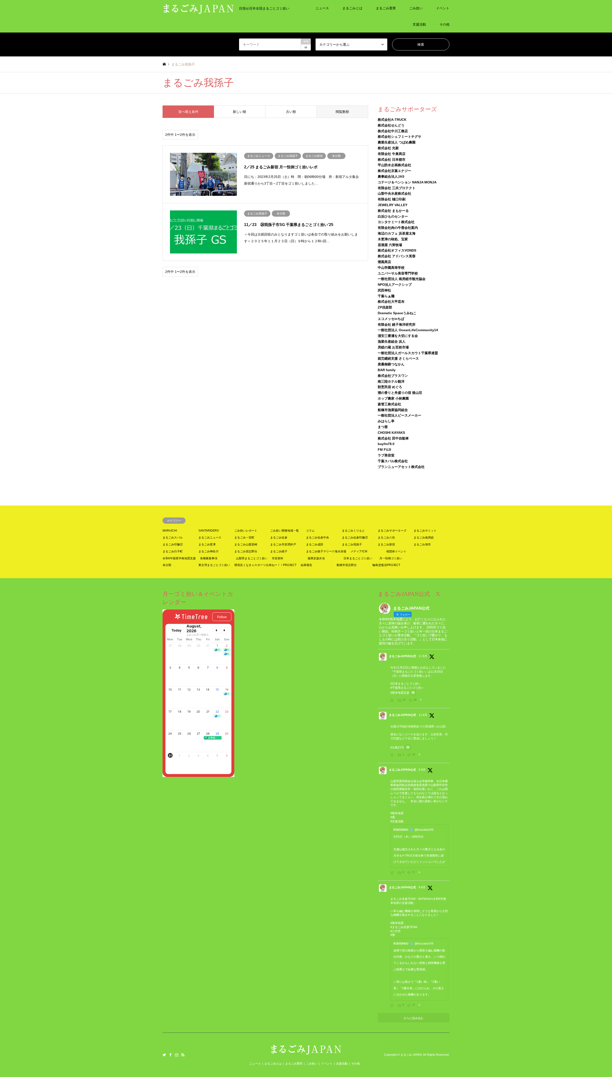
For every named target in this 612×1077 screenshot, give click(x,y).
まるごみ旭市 (422, 544)
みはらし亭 (386, 421)
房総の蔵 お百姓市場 (393, 347)
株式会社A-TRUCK (392, 119)
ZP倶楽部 (385, 307)
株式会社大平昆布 (391, 301)
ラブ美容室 (386, 455)
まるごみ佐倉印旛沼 (355, 537)
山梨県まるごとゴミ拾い (252, 558)
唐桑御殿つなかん (391, 364)
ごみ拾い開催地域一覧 (284, 530)
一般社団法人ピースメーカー (399, 415)
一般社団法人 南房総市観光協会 (402, 279)
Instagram (176, 1054)
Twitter (164, 1054)
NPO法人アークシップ (395, 284)
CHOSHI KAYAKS (391, 432)
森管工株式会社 (389, 404)
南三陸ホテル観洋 (391, 381)
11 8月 (423, 656)
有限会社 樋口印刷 (391, 199)
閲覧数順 (342, 112)
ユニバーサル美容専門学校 (398, 273)
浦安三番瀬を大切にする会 (398, 336)
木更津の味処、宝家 (393, 239)
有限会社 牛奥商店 (391, 154)
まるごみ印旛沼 (173, 544)
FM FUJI (384, 449)
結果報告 (306, 565)
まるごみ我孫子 (352, 544)
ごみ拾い (416, 8)
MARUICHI (170, 530)
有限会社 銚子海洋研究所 (396, 324)
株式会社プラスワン (393, 376)
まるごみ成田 (314, 544)
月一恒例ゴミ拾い (390, 558)
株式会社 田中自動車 (393, 438)
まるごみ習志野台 (245, 551)
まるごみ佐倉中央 (317, 537)
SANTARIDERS (208, 530)
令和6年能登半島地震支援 (179, 558)
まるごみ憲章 (386, 8)
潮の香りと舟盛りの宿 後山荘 (400, 393)
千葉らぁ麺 (386, 296)
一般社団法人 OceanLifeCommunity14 (408, 330)
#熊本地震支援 (399, 692)
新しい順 (239, 112)
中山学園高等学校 (391, 267)
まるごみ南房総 (424, 537)
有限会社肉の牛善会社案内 (398, 228)
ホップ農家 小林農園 (393, 398)
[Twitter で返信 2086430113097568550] (393, 873)
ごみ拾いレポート (245, 530)
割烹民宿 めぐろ (390, 387)
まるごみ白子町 (173, 551)
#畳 (392, 817)
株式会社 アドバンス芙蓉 (396, 256)
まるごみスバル (173, 537)
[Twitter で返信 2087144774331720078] (393, 700)
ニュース (322, 8)
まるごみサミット (425, 530)
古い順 (291, 112)
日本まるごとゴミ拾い (358, 558)
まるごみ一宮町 (244, 537)
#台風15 (395, 747)
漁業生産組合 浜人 (391, 341)
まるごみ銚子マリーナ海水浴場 (326, 551)
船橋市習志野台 (347, 565)
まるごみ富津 (207, 544)
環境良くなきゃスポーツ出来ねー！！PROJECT (265, 565)
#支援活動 (397, 821)
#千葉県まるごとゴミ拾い (407, 687)
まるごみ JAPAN (411, 1054)
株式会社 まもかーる (393, 211)
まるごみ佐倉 (278, 537)
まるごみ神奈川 (208, 551)
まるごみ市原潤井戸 (283, 544)
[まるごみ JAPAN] (306, 1052)
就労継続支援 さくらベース (398, 358)
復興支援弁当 (316, 558)
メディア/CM (358, 551)
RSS (183, 1054)
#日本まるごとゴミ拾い (405, 683)
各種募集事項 (208, 558)
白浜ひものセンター (393, 216)
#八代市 (395, 931)
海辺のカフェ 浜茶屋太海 (396, 233)
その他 (444, 24)
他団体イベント (396, 551)
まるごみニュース (209, 537)
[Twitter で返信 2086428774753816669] (393, 1006)
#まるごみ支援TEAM (403, 927)
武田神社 (384, 290)
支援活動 (419, 24)
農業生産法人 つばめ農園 (396, 142)
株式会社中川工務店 (393, 131)
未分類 (167, 565)
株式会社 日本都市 (391, 159)
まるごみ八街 (386, 537)
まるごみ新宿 (386, 544)
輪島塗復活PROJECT (386, 565)
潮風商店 (384, 262)
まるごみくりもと (353, 530)
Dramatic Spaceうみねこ (397, 313)
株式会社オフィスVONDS (397, 250)
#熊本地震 (397, 813)
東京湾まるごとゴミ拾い (214, 565)
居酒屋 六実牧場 (390, 245)
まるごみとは (352, 8)
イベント (442, 8)
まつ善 (383, 427)
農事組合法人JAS (391, 176)
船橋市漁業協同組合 (393, 410)
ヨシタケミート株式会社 (396, 222)
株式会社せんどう (391, 125)
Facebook (170, 1054)
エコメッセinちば (391, 319)
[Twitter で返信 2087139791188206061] (393, 755)
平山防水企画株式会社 (394, 165)
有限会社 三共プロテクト (396, 188)
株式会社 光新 (388, 148)
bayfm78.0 (386, 444)
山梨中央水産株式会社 (394, 193)
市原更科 (277, 558)
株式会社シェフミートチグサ (399, 136)
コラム (310, 530)
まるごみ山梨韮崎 (245, 544)
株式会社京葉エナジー (394, 171)
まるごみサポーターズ (392, 530)
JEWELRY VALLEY (392, 205)
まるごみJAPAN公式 (402, 656)
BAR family (387, 370)
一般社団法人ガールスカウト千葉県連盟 (408, 353)
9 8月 (422, 769)
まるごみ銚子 (278, 551)
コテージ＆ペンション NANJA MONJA (407, 182)
